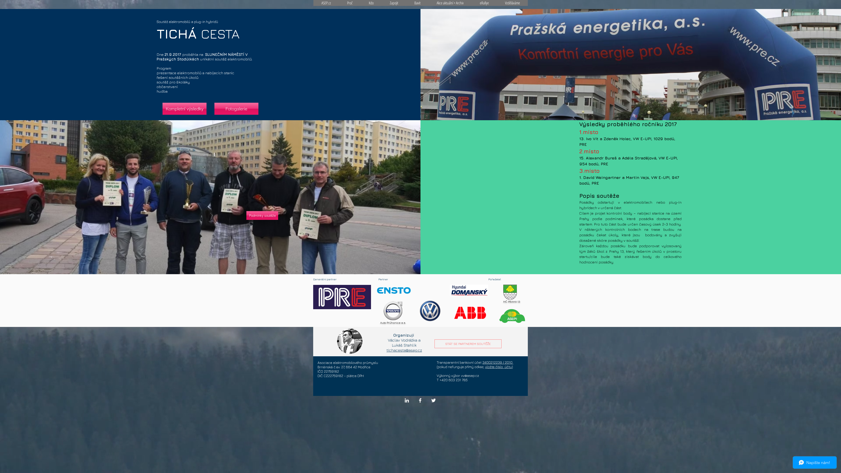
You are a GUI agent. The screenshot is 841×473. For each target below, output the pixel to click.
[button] (185, 109)
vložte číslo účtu (498, 367)
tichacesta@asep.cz (404, 350)
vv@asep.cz (470, 376)
